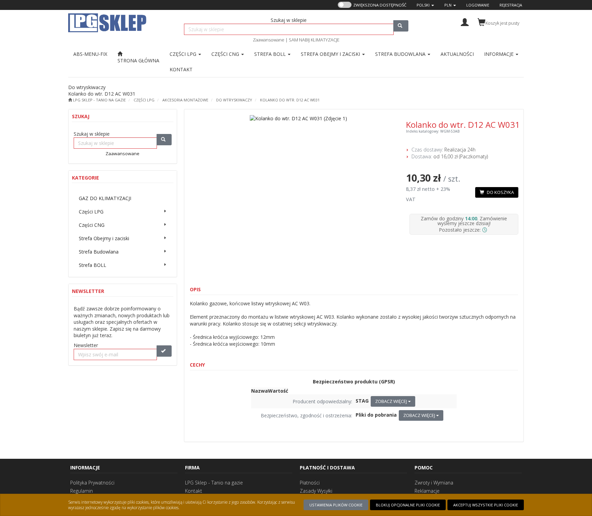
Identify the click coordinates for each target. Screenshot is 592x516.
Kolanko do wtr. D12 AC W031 (290, 99)
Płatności (310, 482)
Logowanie (477, 5)
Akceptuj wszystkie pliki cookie (485, 504)
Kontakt (193, 491)
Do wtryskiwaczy (234, 99)
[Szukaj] (400, 26)
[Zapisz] (164, 351)
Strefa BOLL (270, 54)
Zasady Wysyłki (316, 491)
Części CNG (226, 54)
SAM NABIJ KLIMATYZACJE (314, 40)
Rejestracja (511, 5)
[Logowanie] (464, 21)
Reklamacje (427, 491)
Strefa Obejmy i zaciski (331, 54)
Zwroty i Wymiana (434, 482)
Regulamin (81, 491)
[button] (425, 5)
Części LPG (184, 54)
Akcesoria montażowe (185, 99)
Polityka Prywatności (92, 482)
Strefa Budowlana (401, 54)
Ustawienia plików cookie (335, 504)
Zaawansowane (268, 40)
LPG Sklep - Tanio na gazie (214, 482)
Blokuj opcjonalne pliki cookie (408, 504)
